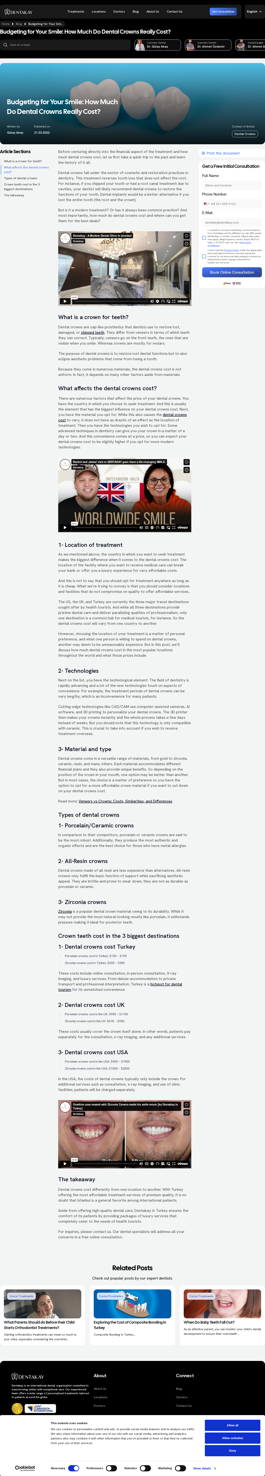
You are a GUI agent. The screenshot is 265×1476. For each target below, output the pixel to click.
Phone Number (214, 194)
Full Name (210, 175)
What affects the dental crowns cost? (26, 169)
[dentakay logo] (19, 12)
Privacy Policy (231, 250)
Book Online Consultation (232, 272)
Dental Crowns (245, 134)
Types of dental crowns (20, 178)
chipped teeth (92, 332)
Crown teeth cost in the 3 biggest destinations (22, 186)
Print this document (223, 153)
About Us (152, 11)
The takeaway (14, 195)
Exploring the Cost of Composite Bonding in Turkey (130, 1325)
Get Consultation (223, 11)
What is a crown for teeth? (23, 161)
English (252, 11)
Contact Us (175, 11)
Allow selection (232, 1438)
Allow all (233, 1425)
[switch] (111, 1468)
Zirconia (65, 911)
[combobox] (208, 203)
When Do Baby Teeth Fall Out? (209, 1322)
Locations (99, 11)
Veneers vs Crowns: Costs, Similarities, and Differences (125, 801)
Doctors (119, 11)
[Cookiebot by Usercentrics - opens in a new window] (25, 1468)
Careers (182, 1397)
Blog (136, 11)
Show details (202, 1468)
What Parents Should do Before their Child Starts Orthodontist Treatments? (39, 1325)
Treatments (75, 11)
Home (6, 24)
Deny (232, 1450)
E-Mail (207, 212)
